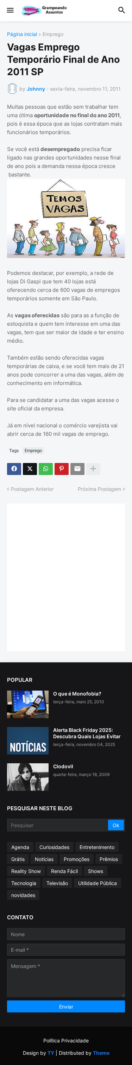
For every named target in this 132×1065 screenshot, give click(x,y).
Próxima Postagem (99, 489)
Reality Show (26, 871)
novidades (23, 895)
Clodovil (63, 766)
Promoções (76, 859)
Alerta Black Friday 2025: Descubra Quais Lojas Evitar (87, 733)
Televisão (57, 883)
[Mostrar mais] (93, 469)
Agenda (20, 847)
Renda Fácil (64, 871)
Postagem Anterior (32, 489)
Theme (101, 1053)
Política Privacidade (66, 1040)
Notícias (44, 859)
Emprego (53, 34)
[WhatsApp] (46, 469)
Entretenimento (97, 847)
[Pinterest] (62, 469)
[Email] (77, 469)
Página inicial (22, 34)
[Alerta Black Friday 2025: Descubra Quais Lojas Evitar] (28, 740)
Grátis (18, 859)
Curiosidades (54, 847)
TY (51, 1053)
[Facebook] (14, 469)
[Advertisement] (66, 577)
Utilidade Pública (97, 883)
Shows (95, 871)
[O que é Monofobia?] (28, 704)
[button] (9, 11)
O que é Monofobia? (77, 694)
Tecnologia (23, 883)
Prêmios (109, 859)
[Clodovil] (28, 777)
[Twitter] (30, 469)
